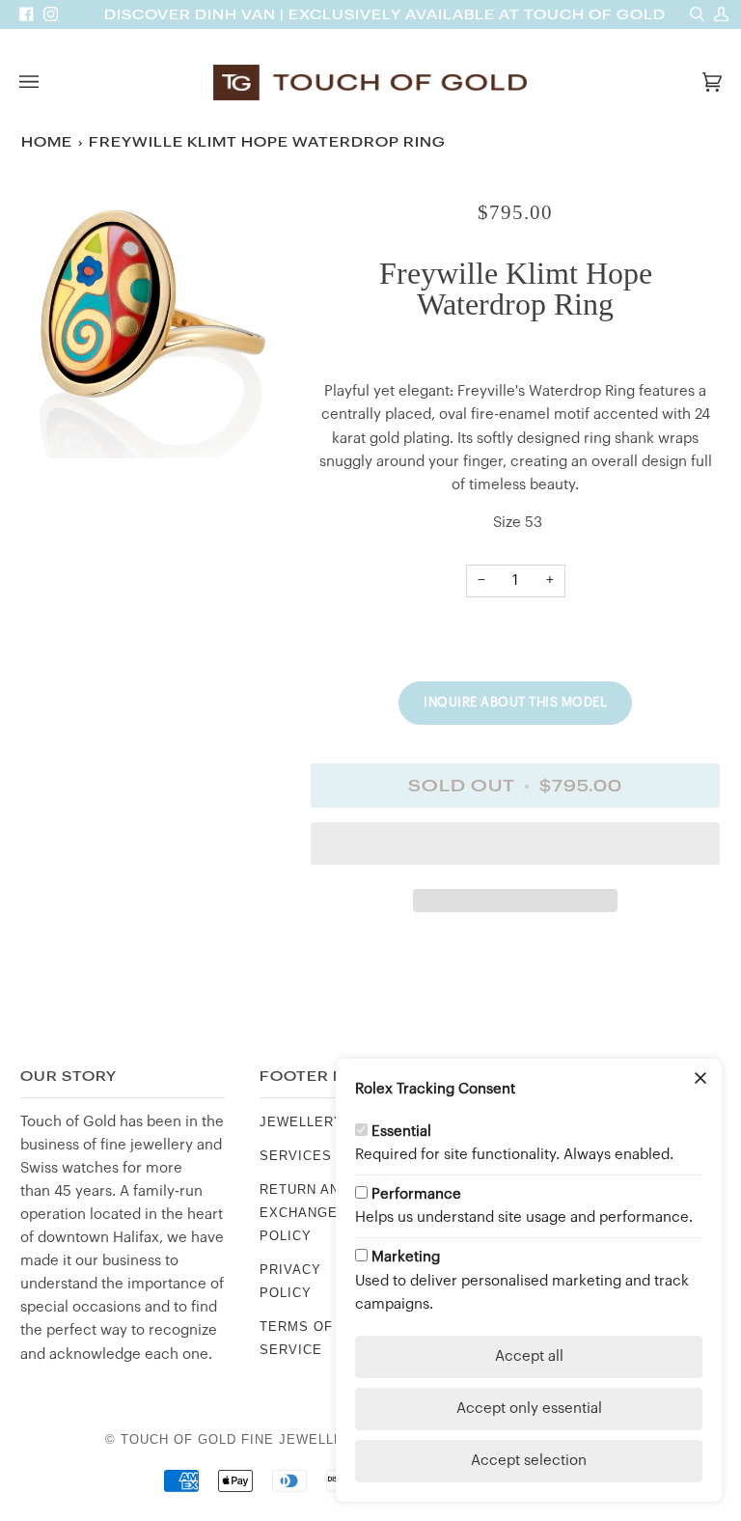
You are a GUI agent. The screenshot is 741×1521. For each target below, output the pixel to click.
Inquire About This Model (515, 702)
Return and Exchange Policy (304, 1212)
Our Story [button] (68, 1076)
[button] (515, 848)
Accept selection (529, 1460)
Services (296, 1155)
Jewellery (301, 1122)
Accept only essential (529, 1408)
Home (46, 142)
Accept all (529, 1356)
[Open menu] (48, 82)
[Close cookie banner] (700, 1080)
